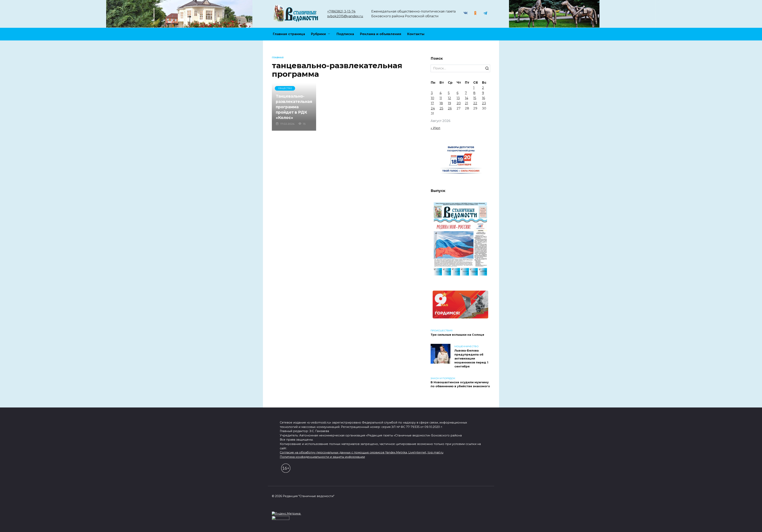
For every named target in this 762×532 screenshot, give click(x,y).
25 (441, 108)
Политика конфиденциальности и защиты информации (322, 457)
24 (433, 108)
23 (484, 103)
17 (432, 103)
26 (450, 108)
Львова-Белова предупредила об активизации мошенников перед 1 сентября (471, 358)
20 (459, 103)
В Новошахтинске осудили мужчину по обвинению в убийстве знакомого (460, 384)
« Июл (435, 128)
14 (466, 98)
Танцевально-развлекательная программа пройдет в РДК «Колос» (294, 107)
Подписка (345, 34)
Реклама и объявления (380, 34)
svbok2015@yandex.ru (345, 16)
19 (449, 103)
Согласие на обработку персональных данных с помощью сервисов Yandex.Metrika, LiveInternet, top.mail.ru (361, 452)
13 (458, 98)
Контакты (415, 34)
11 (441, 98)
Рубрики (318, 34)
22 (475, 103)
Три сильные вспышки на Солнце (457, 334)
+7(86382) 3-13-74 (341, 11)
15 (474, 98)
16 (483, 98)
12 (449, 98)
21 (466, 103)
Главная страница (289, 34)
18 (441, 103)
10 (432, 98)
